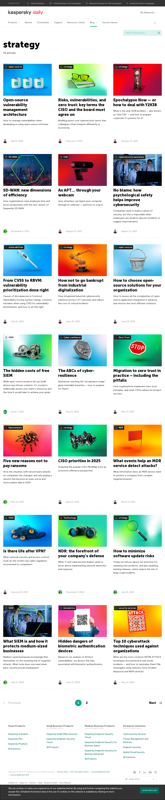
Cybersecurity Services (134, 734)
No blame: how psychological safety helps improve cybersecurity (132, 197)
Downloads (43, 22)
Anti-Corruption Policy (79, 772)
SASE (11, 518)
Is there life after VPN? (24, 551)
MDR (120, 427)
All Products (52, 747)
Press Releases (65, 783)
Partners (32, 783)
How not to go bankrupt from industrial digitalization (80, 285)
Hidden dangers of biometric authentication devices (81, 646)
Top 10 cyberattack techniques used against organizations (136, 646)
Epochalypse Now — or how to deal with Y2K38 (135, 102)
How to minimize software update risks (133, 553)
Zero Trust (124, 337)
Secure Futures (110, 22)
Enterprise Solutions (134, 726)
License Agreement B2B (19, 775)
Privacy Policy (62, 772)
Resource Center (76, 22)
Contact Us (12, 783)
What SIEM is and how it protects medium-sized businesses (25, 646)
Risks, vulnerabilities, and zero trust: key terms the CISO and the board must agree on (82, 107)
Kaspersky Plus (15, 739)
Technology (69, 518)
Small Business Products (60, 726)
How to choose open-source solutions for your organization (137, 285)
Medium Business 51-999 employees (105, 3)
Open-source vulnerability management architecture (15, 107)
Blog (92, 22)
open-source (15, 67)
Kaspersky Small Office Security (62, 734)
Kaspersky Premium (17, 744)
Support (58, 22)
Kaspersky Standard (18, 734)
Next (153, 703)
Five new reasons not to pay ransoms (25, 463)
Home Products (37, 3)
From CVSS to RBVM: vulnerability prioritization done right (26, 285)
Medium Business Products (100, 726)
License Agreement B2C (100, 772)
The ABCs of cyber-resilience (76, 373)
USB (65, 157)
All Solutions (14, 749)
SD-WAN (12, 157)
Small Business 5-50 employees (67, 3)
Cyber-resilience (72, 337)
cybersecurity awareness (131, 157)
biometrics (69, 608)
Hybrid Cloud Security (134, 752)
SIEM (10, 337)
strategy (67, 67)
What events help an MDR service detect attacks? (137, 463)
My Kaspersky (147, 12)
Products (12, 22)
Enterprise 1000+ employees (142, 3)
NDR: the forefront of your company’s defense (81, 553)
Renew (28, 22)
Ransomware (15, 427)
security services (127, 608)
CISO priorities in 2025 (79, 460)
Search (159, 33)
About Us (23, 783)
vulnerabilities (15, 247)
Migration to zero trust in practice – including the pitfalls (137, 375)
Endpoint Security (132, 747)
